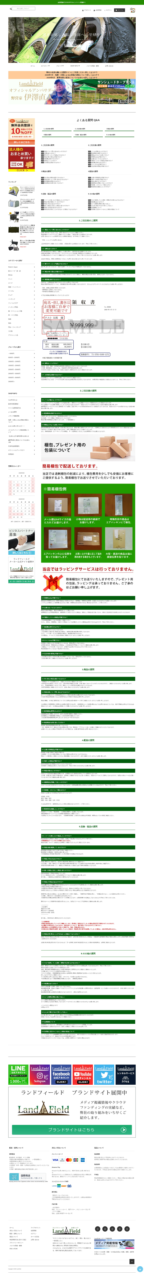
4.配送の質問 (47, 134)
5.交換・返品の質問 (80, 134)
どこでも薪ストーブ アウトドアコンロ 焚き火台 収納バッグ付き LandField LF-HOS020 (27, 215)
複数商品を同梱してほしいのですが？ (102, 183)
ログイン (109, 10)
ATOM (15, 1248)
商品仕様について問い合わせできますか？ (56, 179)
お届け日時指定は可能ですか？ (100, 177)
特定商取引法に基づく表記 (18, 1239)
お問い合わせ (109, 66)
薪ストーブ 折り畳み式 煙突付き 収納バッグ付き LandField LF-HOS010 (27, 242)
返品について (14, 1236)
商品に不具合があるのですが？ (53, 207)
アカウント (87, 10)
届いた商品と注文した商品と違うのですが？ (57, 205)
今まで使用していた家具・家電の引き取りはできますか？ (107, 200)
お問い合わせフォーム (65, 232)
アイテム (120, 10)
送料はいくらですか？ (50, 160)
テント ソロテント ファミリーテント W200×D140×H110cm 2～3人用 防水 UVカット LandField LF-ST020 (27, 190)
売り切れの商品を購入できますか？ (54, 177)
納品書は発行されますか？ (99, 162)
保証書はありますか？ (97, 202)
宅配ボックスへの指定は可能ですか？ (102, 160)
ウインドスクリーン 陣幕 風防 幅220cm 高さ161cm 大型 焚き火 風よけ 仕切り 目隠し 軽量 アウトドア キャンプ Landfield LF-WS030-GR (27, 230)
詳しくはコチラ (91, 72)
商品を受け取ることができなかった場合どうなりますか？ (60, 209)
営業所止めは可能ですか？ (99, 157)
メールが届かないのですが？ (99, 151)
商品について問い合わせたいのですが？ (55, 151)
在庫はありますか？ (50, 153)
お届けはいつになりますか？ (99, 159)
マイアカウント (35, 1227)
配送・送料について (16, 1233)
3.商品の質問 (110, 129)
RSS (11, 1248)
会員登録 (98, 10)
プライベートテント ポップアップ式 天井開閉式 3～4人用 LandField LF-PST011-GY (27, 202)
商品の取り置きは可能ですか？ (53, 157)
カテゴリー (44, 66)
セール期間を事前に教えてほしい (100, 203)
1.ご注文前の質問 (49, 129)
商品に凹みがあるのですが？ (52, 203)
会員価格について (96, 207)
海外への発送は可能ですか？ (99, 179)
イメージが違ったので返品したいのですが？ (57, 200)
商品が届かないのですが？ (99, 181)
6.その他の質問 (110, 134)
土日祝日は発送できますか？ (52, 162)
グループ (59, 66)
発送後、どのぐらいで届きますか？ (101, 185)
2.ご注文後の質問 (80, 129)
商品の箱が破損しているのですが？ (54, 202)
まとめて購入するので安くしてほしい (102, 205)
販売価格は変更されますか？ (52, 181)
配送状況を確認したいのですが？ (100, 186)
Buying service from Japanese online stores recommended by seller (28, 1181)
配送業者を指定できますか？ (99, 153)
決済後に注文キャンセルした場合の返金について (105, 209)
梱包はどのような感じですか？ (100, 155)
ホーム (33, 66)
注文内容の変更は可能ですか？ (100, 166)
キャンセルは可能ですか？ (99, 164)
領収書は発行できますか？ (52, 159)
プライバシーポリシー (16, 1242)
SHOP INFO (74, 66)
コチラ (48, 975)
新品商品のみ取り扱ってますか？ (53, 183)
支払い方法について (16, 1230)
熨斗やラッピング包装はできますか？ (55, 155)
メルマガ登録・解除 (92, 66)
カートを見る (35, 1236)
